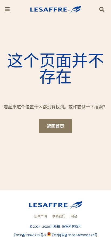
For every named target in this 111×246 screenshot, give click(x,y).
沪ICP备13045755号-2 (30, 235)
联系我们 (58, 216)
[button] (101, 9)
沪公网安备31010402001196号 (75, 235)
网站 (74, 216)
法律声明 (40, 216)
